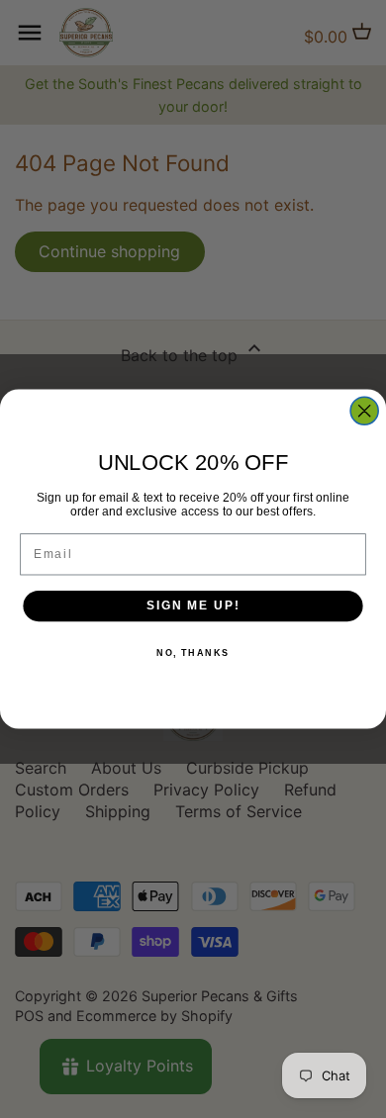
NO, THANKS (193, 652)
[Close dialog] (364, 410)
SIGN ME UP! (193, 606)
